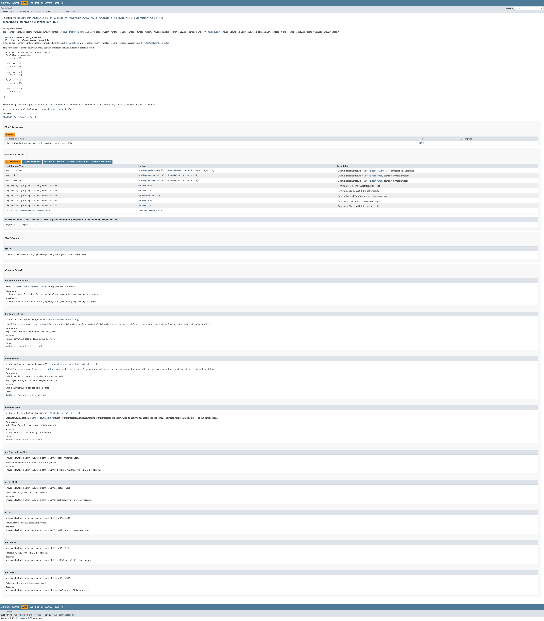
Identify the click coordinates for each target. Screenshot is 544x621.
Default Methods (101, 162)
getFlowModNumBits (148, 195)
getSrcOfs (143, 206)
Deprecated (46, 3)
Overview (5, 3)
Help (63, 3)
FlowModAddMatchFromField (75, 32)
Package (15, 3)
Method (37, 11)
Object (206, 170)
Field (21, 11)
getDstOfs (143, 190)
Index (56, 3)
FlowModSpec (213, 32)
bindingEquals (145, 170)
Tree (37, 3)
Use (31, 3)
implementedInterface (149, 211)
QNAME (421, 143)
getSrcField (144, 200)
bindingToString (146, 180)
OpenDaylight (23, 618)
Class (18, 211)
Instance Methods (54, 162)
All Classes (6, 8)
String (17, 180)
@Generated (8, 37)
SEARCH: (509, 8)
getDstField (144, 185)
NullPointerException (17, 346)
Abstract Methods (78, 162)
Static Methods (32, 162)
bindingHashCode (146, 175)
